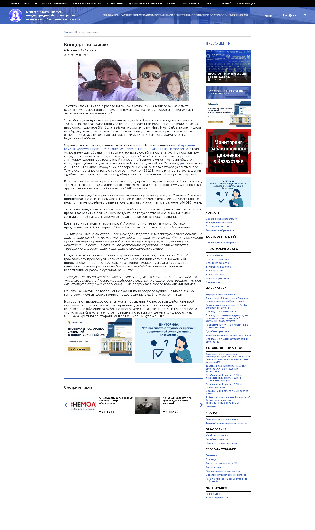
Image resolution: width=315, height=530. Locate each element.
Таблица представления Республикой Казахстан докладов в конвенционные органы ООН (228, 400)
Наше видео (213, 493)
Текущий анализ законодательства (226, 422)
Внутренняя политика (219, 266)
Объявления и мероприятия (222, 242)
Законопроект (214, 467)
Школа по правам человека (222, 443)
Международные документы (223, 470)
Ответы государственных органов (226, 474)
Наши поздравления (217, 278)
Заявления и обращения (220, 230)
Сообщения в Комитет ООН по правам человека (224, 385)
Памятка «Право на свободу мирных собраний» (227, 480)
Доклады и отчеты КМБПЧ (221, 311)
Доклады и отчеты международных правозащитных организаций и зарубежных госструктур (227, 318)
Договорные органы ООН (145, 3)
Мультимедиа (245, 3)
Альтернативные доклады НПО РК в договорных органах (227, 306)
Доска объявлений (55, 3)
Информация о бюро (87, 3)
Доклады (211, 459)
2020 (70, 55)
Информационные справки (222, 294)
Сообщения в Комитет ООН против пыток (227, 392)
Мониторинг (115, 3)
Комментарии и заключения (222, 418)
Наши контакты (215, 274)
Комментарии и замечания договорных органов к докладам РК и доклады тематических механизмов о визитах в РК (228, 358)
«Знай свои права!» (217, 435)
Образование (190, 3)
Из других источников (219, 222)
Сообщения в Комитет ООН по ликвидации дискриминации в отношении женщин (224, 378)
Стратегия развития (218, 262)
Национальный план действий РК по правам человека (227, 326)
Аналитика (212, 455)
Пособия (211, 406)
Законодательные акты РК (221, 463)
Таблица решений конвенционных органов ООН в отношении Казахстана (226, 368)
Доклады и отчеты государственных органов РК (227, 340)
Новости (30, 3)
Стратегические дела (218, 226)
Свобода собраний (218, 3)
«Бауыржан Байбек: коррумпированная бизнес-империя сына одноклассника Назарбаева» (129, 147)
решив (185, 163)
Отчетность (213, 282)
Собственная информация (221, 218)
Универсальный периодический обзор (228, 335)
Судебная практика (217, 331)
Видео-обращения (217, 497)
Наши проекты (214, 270)
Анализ (172, 3)
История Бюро (214, 255)
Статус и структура (217, 259)
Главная (14, 3)
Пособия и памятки (217, 439)
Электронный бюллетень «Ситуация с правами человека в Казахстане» (228, 300)
